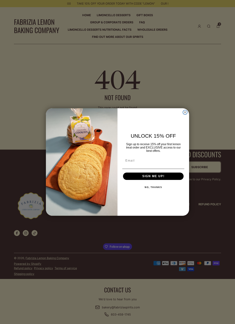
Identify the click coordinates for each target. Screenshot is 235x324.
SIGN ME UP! (153, 176)
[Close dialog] (185, 112)
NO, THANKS (153, 187)
